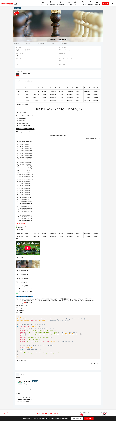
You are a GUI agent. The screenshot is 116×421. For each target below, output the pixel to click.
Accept (89, 418)
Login (106, 3)
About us (56, 413)
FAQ (51, 413)
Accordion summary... (23, 104)
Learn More (77, 418)
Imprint (47, 413)
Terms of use (40, 413)
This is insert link (20, 223)
